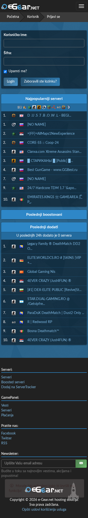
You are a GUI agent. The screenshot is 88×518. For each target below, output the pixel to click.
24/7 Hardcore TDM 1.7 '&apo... (51, 188)
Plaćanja (7, 415)
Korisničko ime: (15, 35)
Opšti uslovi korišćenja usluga (44, 509)
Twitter (6, 438)
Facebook (8, 433)
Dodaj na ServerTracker (18, 387)
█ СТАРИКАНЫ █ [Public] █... (50, 161)
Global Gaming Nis (41, 272)
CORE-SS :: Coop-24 (43, 143)
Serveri (6, 377)
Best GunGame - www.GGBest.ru (52, 170)
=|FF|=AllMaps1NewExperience (51, 133)
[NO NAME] (36, 124)
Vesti (5, 405)
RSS (4, 443)
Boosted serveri (12, 382)
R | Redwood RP (39, 322)
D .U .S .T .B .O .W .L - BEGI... (49, 115)
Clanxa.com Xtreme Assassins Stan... (54, 152)
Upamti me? (18, 71)
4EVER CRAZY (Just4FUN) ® (49, 281)
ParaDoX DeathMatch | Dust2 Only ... (55, 313)
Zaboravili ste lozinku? (40, 81)
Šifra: (8, 53)
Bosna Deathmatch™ (43, 331)
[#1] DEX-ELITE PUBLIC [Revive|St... (54, 290)
